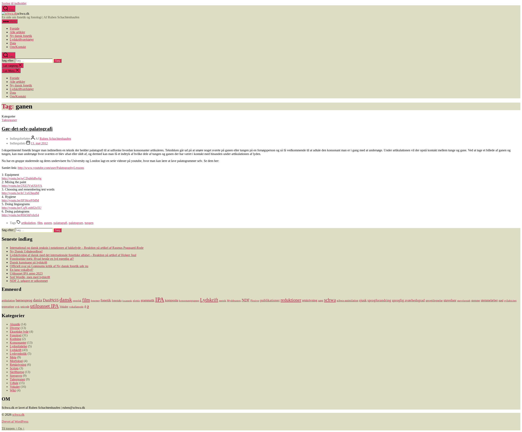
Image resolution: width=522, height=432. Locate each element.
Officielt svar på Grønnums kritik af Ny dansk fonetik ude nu (49, 266)
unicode (24, 306)
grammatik (147, 300)
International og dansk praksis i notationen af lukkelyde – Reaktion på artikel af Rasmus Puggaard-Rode (77, 247)
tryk (17, 306)
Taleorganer (9, 120)
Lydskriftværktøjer (22, 39)
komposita (171, 300)
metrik (222, 300)
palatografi (60, 223)
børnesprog (24, 300)
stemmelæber (489, 300)
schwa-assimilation (347, 300)
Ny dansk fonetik (21, 36)
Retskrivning (18, 364)
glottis (136, 300)
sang (320, 300)
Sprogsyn (16, 375)
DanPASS (51, 300)
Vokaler (64, 306)
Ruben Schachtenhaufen (55, 138)
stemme (475, 300)
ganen (48, 223)
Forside (14, 28)
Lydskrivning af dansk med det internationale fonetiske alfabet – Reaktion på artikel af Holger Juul (73, 255)
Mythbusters (234, 300)
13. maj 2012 (39, 143)
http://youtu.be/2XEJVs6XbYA (22, 185)
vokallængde (76, 306)
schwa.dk (18, 414)
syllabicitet (510, 300)
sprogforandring (379, 300)
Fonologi (15, 335)
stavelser (449, 300)
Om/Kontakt (18, 47)
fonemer (95, 300)
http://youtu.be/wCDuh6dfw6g (21, 178)
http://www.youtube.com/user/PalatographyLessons (51, 167)
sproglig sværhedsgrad (408, 300)
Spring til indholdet (14, 3)
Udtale (14, 383)
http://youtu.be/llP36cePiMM (20, 200)
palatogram (76, 223)
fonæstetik (127, 301)
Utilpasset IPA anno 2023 (26, 273)
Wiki (13, 390)
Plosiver (254, 300)
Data (13, 43)
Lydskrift (209, 299)
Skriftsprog (17, 372)
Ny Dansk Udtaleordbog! (26, 251)
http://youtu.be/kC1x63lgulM (20, 193)
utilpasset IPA (44, 306)
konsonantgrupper (189, 300)
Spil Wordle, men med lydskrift (30, 277)
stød (501, 300)
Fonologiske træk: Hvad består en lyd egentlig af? (42, 258)
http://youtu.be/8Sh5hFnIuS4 (20, 215)
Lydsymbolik (18, 353)
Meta (13, 357)
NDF (246, 300)
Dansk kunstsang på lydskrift (28, 262)
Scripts (14, 368)
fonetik (106, 300)
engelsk (77, 300)
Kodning (15, 339)
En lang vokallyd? (21, 269)
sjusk (363, 300)
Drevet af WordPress (15, 421)
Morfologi (16, 361)
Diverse (15, 328)
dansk (66, 300)
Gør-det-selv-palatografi (27, 128)
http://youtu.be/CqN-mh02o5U (21, 207)
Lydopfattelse (18, 346)
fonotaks (117, 300)
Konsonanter (18, 342)
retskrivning (309, 300)
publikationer (270, 300)
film (39, 223)
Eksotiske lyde (19, 331)
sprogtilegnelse (434, 300)
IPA (159, 299)
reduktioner (291, 299)
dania (37, 300)
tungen (89, 223)
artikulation (28, 223)
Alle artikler (17, 32)
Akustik (15, 324)
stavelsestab (463, 300)
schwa (330, 299)
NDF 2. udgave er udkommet (29, 280)
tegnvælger (8, 306)
